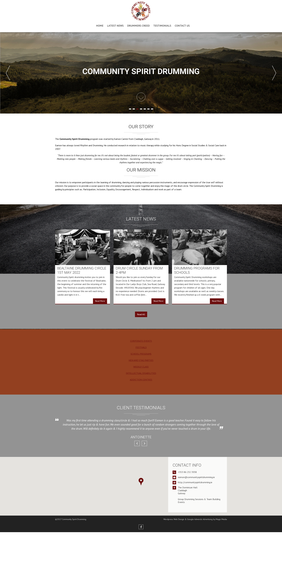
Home (99, 25)
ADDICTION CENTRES (141, 379)
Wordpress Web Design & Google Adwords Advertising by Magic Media (195, 519)
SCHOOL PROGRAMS (141, 353)
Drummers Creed (138, 25)
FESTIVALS (141, 347)
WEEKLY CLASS (141, 366)
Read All (141, 314)
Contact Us (182, 25)
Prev (8, 73)
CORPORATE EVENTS (141, 340)
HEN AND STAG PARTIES (141, 360)
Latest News (115, 25)
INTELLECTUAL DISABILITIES (141, 373)
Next (274, 73)
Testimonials (162, 25)
